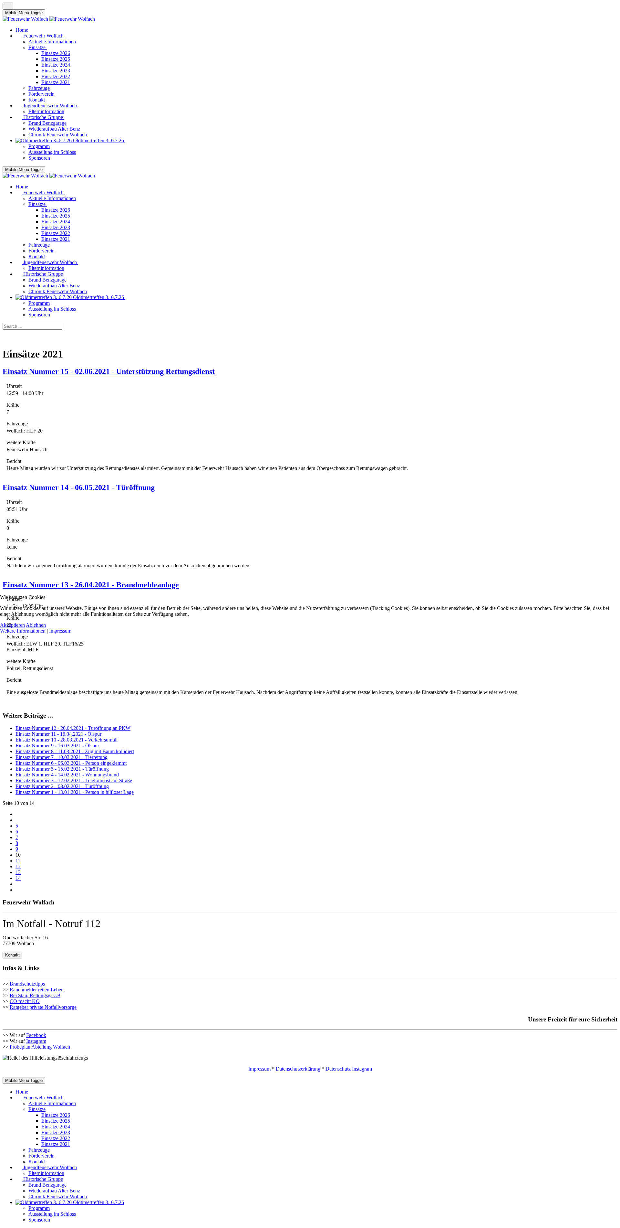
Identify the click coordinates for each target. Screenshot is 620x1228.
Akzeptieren (12, 625)
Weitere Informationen (23, 631)
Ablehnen (36, 625)
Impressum (60, 631)
